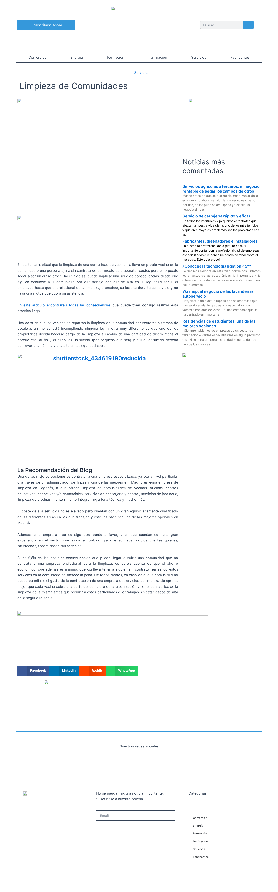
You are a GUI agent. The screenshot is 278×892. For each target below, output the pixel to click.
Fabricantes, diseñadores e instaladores (220, 241)
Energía (76, 57)
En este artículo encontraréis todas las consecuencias (64, 305)
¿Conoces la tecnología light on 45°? (216, 266)
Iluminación (158, 57)
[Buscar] (248, 25)
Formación (115, 57)
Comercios (37, 57)
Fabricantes (240, 57)
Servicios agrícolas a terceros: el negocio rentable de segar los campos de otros (221, 188)
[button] (33, 671)
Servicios (198, 57)
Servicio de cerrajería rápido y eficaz (216, 216)
